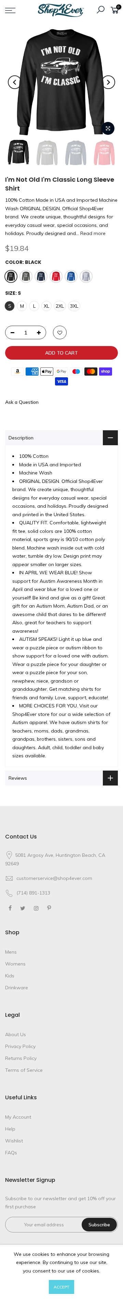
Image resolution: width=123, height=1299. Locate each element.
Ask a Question (22, 402)
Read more (92, 233)
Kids (9, 976)
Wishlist (14, 1141)
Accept (61, 1286)
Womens (15, 964)
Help (10, 1129)
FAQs (11, 1153)
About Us (15, 1034)
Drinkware (16, 988)
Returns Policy (21, 1058)
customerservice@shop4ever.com (54, 878)
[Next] (108, 82)
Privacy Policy (20, 1046)
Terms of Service (24, 1070)
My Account (18, 1117)
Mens (11, 952)
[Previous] (15, 82)
